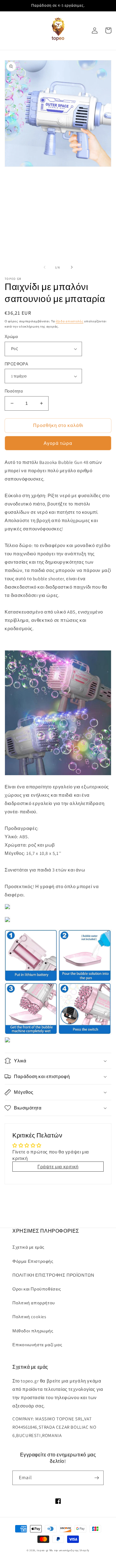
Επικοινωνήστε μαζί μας (37, 1344)
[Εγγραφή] (96, 1478)
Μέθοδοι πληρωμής (33, 1331)
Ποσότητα (14, 391)
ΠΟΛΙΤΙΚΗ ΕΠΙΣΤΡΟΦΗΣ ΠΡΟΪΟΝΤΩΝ (53, 1275)
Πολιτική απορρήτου (33, 1303)
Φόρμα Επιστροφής (33, 1261)
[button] (58, 1061)
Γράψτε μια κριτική (58, 1166)
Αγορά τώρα (58, 443)
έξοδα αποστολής (70, 321)
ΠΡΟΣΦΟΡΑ (16, 364)
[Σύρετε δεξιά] (72, 267)
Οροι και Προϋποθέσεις (36, 1289)
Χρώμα (11, 336)
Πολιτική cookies (29, 1316)
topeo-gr (43, 1550)
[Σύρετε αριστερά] (44, 267)
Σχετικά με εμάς (28, 1247)
